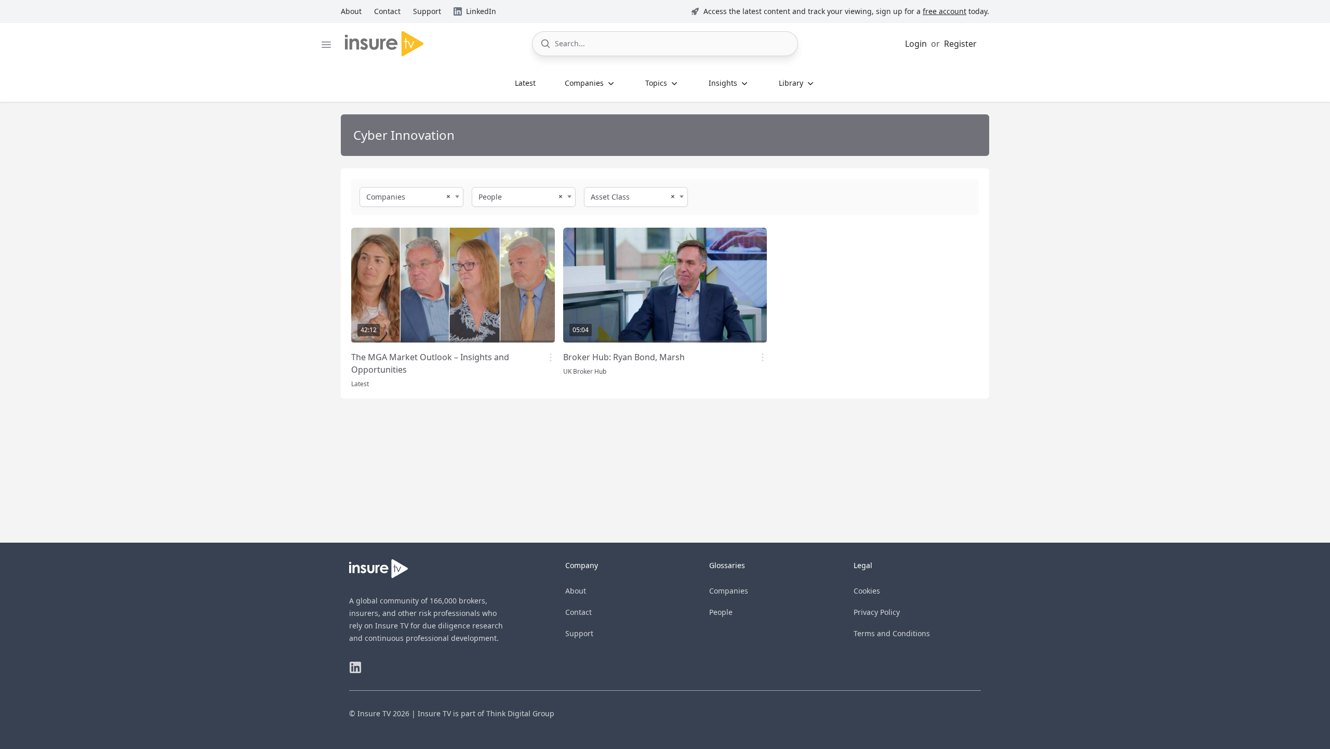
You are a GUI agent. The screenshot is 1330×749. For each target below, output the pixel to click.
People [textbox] (490, 197)
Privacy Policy (877, 612)
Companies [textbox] (385, 197)
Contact (578, 612)
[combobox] (411, 197)
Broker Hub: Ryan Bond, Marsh (624, 357)
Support (579, 633)
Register (960, 43)
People (721, 612)
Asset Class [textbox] (610, 197)
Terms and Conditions (892, 633)
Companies (728, 591)
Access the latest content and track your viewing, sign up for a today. (846, 11)
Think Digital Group (520, 713)
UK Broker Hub (584, 371)
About (575, 591)
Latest (525, 83)
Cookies (867, 591)
